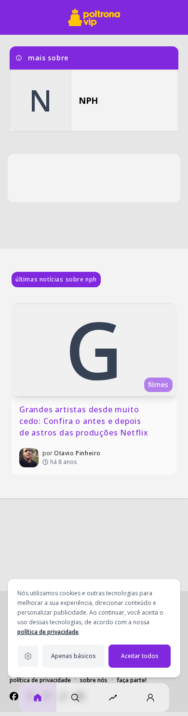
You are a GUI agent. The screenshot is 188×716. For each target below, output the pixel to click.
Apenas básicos (73, 656)
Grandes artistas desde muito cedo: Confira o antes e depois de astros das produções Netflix (83, 421)
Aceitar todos (140, 656)
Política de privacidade (40, 680)
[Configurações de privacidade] (28, 656)
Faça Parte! (132, 680)
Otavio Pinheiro (77, 453)
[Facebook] (14, 696)
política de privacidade (48, 632)
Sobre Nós (93, 680)
